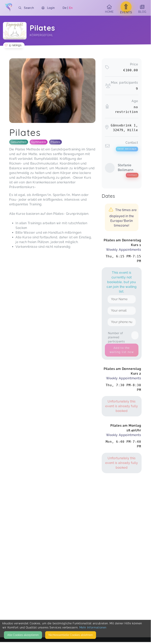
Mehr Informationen (93, 627)
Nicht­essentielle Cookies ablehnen (71, 635)
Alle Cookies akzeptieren (23, 635)
